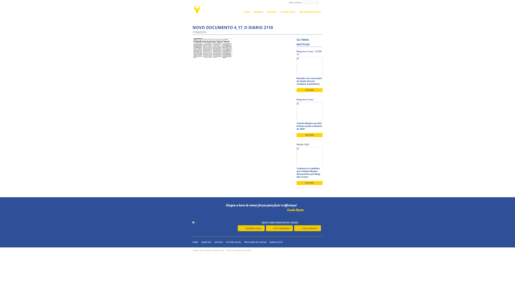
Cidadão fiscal (254, 228)
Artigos (219, 242)
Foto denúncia (282, 228)
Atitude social (233, 242)
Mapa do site (276, 242)
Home (246, 12)
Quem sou (206, 242)
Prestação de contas (255, 242)
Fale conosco (295, 2)
